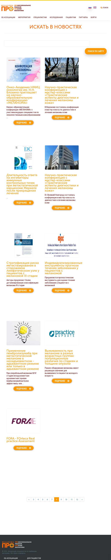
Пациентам (71, 17)
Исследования (56, 17)
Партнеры (83, 17)
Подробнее (21, 122)
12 (77, 499)
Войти (93, 17)
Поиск (105, 7)
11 (72, 499)
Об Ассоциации (8, 17)
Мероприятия (24, 17)
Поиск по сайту (96, 51)
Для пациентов (34, 558)
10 (66, 499)
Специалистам (40, 17)
